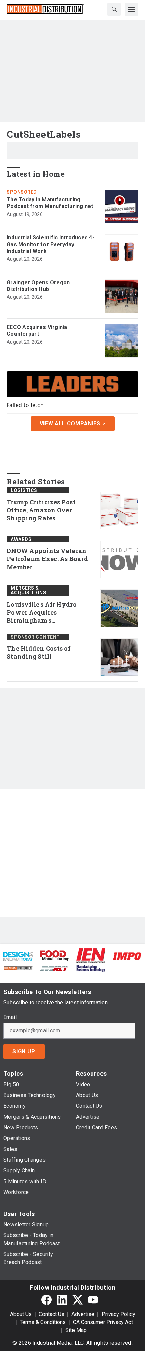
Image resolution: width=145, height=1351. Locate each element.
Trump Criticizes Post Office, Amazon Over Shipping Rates (41, 510)
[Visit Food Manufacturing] (54, 955)
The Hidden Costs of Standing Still (39, 653)
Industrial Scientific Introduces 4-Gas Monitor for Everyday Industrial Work (50, 244)
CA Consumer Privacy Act (103, 1322)
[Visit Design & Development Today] (18, 956)
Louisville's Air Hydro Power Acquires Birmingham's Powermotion (42, 613)
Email (10, 1017)
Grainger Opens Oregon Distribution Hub (38, 285)
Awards (21, 539)
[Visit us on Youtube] (93, 1300)
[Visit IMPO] (127, 956)
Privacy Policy (118, 1314)
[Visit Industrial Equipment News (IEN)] (90, 955)
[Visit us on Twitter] (77, 1300)
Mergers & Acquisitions (28, 590)
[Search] (114, 9)
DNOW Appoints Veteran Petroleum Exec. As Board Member (47, 559)
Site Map (76, 1330)
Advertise (82, 1314)
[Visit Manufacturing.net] (54, 968)
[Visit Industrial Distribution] (18, 968)
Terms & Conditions (43, 1322)
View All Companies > (73, 423)
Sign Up (23, 1051)
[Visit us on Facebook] (46, 1300)
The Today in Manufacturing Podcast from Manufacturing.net (50, 203)
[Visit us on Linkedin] (62, 1300)
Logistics (24, 490)
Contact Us (51, 1314)
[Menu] (131, 9)
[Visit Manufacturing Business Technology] (90, 968)
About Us (21, 1314)
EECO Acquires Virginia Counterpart (37, 330)
